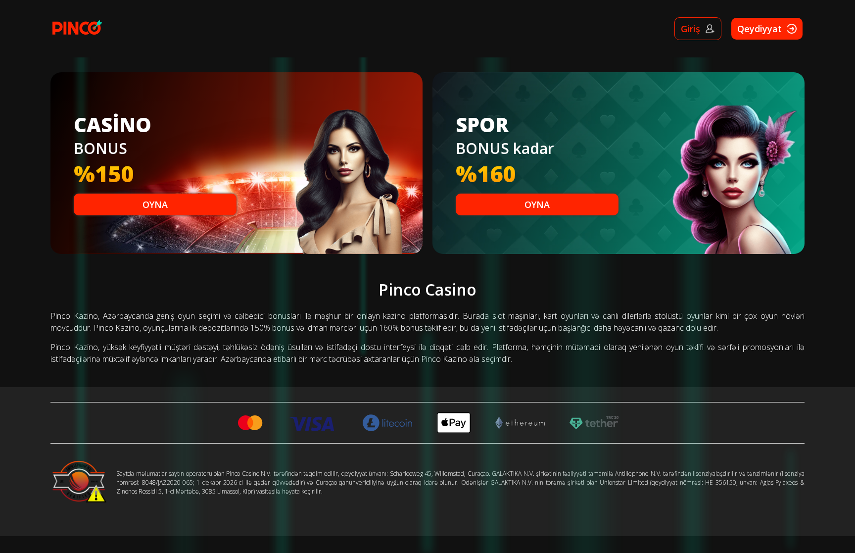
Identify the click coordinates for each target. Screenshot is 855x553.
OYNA (155, 204)
